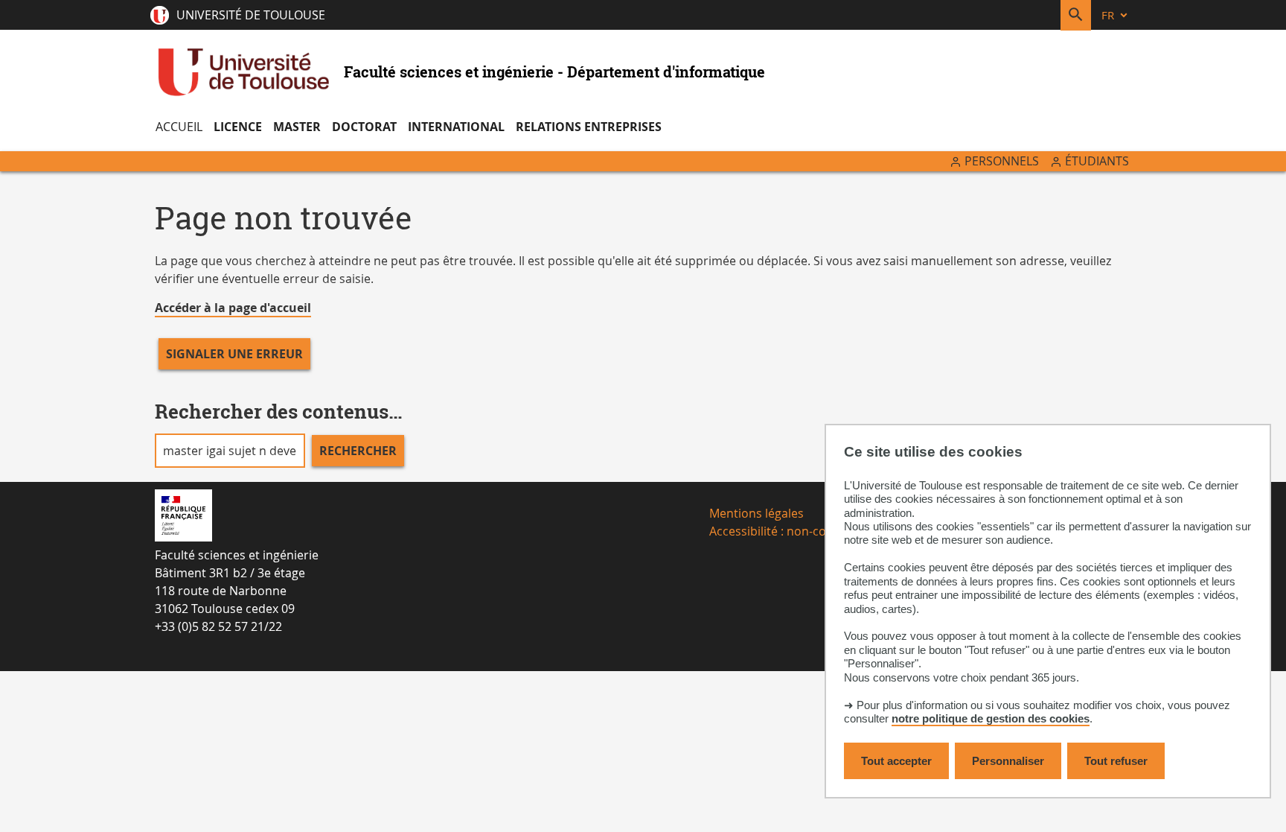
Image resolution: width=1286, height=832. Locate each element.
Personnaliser (1008, 761)
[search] (230, 451)
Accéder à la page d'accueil (233, 307)
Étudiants (1097, 161)
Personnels (1001, 161)
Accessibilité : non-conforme (788, 531)
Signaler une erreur (234, 354)
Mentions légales (756, 513)
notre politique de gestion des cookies (991, 718)
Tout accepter (896, 761)
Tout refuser (1116, 761)
